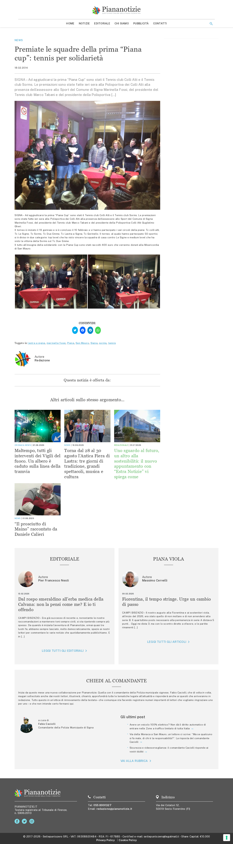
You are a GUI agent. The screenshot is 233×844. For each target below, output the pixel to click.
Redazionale (121, 445)
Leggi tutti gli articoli (166, 642)
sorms (102, 343)
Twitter (25, 821)
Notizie (84, 23)
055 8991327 (102, 805)
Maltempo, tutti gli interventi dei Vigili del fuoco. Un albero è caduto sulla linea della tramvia (38, 461)
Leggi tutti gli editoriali (63, 650)
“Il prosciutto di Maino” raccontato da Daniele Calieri (36, 529)
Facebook (18, 821)
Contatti (160, 23)
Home (70, 23)
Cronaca (19, 445)
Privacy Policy (105, 840)
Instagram (32, 821)
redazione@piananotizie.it (114, 808)
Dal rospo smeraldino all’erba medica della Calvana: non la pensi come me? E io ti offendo (61, 604)
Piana (70, 343)
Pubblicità (141, 23)
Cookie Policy (128, 840)
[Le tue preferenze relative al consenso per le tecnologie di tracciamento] (226, 837)
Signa (94, 343)
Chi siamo (121, 23)
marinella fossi (56, 343)
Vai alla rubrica (134, 761)
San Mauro (82, 343)
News (19, 40)
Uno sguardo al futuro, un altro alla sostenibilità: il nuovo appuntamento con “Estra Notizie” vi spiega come (136, 463)
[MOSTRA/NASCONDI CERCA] (211, 23)
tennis (112, 343)
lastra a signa (36, 343)
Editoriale (102, 23)
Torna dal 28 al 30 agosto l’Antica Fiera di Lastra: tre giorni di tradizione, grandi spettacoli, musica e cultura (87, 463)
